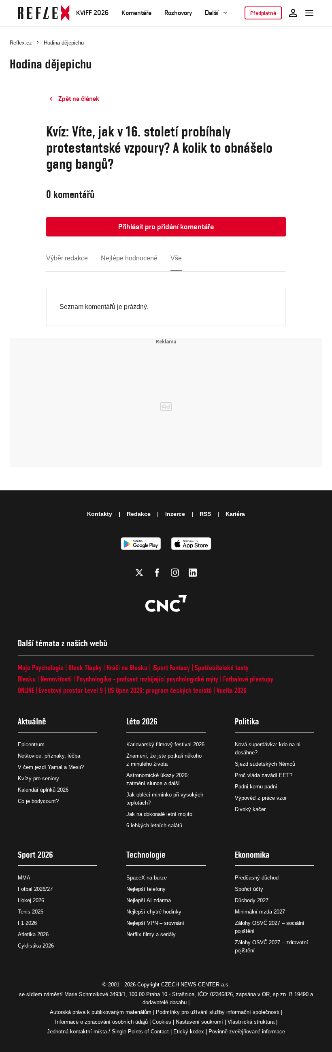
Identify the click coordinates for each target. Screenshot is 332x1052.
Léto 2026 (141, 721)
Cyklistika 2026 (36, 946)
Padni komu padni (256, 787)
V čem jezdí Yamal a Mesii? (51, 767)
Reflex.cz (21, 43)
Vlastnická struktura (251, 1022)
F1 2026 (27, 923)
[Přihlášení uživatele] (293, 13)
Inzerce (175, 514)
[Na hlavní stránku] (44, 13)
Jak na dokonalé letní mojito (159, 814)
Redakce (139, 514)
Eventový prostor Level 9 (71, 690)
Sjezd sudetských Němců (265, 764)
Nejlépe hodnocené (129, 258)
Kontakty (99, 514)
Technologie (146, 855)
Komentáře (136, 13)
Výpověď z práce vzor (261, 798)
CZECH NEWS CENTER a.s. (195, 985)
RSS (205, 514)
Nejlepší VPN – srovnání (155, 923)
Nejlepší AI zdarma (148, 900)
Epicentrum (31, 744)
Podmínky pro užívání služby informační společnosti (217, 1012)
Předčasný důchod (257, 878)
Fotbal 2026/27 (35, 889)
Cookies (161, 1022)
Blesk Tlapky (85, 667)
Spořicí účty (249, 889)
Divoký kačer (250, 809)
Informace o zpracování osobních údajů (101, 1022)
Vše (176, 258)
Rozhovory (178, 13)
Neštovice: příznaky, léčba (49, 756)
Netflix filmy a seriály (151, 934)
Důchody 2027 (251, 900)
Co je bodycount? (38, 801)
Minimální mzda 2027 (260, 912)
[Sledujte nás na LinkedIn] (192, 572)
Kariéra (235, 514)
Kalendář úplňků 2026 (43, 790)
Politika (247, 721)
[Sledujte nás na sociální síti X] (139, 572)
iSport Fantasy (171, 667)
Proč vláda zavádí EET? (263, 775)
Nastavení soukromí (199, 1022)
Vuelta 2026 (232, 690)
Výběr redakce (67, 258)
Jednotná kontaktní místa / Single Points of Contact (108, 1032)
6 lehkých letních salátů (154, 825)
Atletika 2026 (33, 934)
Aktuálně (32, 721)
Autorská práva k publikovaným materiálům (100, 1012)
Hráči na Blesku (126, 667)
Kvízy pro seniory (38, 778)
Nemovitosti (56, 679)
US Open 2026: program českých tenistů (160, 690)
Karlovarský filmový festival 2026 (165, 744)
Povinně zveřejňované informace (247, 1032)
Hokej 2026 (31, 900)
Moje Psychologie (41, 667)
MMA (24, 878)
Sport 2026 (35, 855)
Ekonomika (252, 855)
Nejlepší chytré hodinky (153, 912)
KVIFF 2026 (92, 13)
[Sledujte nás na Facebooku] (157, 572)
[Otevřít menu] (309, 13)
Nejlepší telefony (146, 889)
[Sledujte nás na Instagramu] (174, 572)
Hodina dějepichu (64, 43)
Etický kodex (188, 1032)
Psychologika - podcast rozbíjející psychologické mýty (147, 679)
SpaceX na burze (146, 878)
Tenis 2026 (30, 912)
